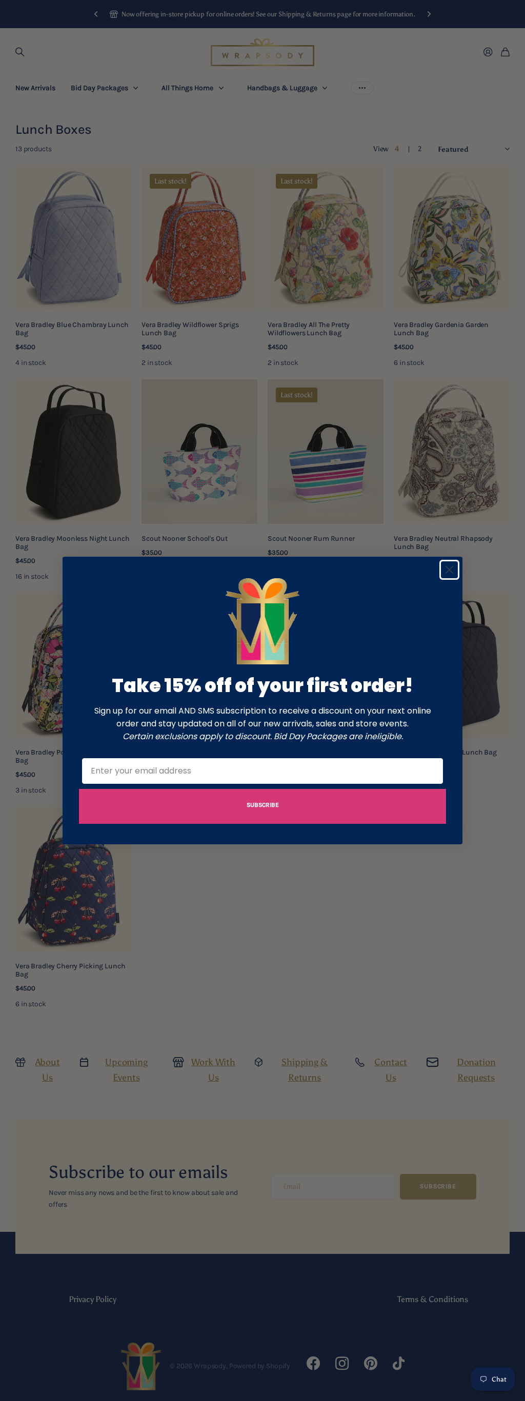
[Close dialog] (449, 570)
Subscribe (263, 804)
